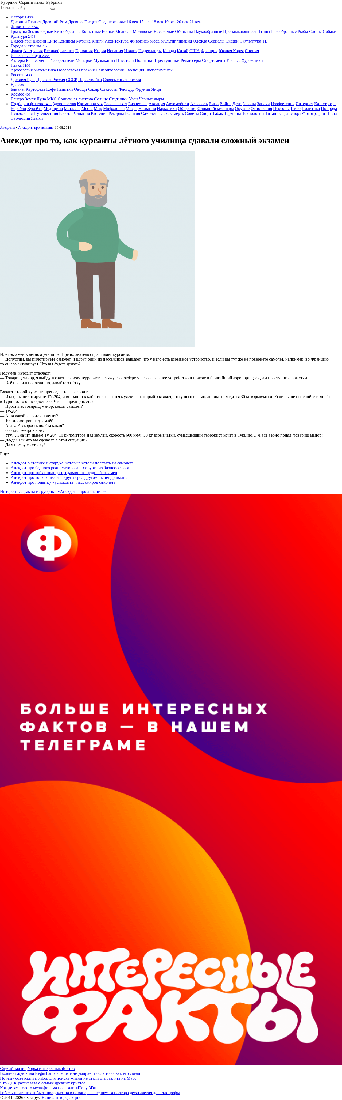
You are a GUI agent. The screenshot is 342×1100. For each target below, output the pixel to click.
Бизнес (137, 103)
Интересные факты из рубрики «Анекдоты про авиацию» (53, 491)
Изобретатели (62, 60)
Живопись (139, 41)
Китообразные (67, 31)
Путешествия (46, 113)
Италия (130, 50)
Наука (20, 65)
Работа (65, 113)
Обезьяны (184, 31)
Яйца (156, 89)
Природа (329, 108)
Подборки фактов (31, 103)
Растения (99, 113)
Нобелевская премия (76, 70)
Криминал (90, 103)
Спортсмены (213, 60)
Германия (84, 50)
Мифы (131, 108)
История (23, 17)
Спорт (205, 113)
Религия (132, 113)
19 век (170, 22)
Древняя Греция (82, 22)
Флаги (16, 50)
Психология (22, 113)
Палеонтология (110, 70)
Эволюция (134, 70)
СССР (71, 79)
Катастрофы (325, 103)
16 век (132, 22)
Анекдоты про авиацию (36, 128)
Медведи (123, 31)
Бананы (18, 89)
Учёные (233, 60)
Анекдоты (7, 128)
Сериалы (216, 41)
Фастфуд (126, 89)
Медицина (53, 108)
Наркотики (167, 108)
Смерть (177, 113)
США (194, 50)
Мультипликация (176, 41)
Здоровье (64, 103)
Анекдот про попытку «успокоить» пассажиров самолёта (63, 482)
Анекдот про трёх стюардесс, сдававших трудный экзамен (64, 472)
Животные (25, 26)
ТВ (265, 41)
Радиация (81, 113)
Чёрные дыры (151, 99)
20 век (182, 22)
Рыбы (303, 31)
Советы (192, 113)
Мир (98, 108)
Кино (52, 41)
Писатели (125, 60)
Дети (237, 103)
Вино (214, 103)
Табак (217, 113)
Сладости (109, 89)
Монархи (84, 60)
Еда (17, 84)
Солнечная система (75, 99)
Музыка (83, 41)
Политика (311, 108)
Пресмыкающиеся (239, 31)
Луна (41, 99)
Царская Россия (50, 79)
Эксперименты (159, 70)
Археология (22, 70)
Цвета (331, 113)
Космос (21, 94)
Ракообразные (284, 31)
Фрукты (142, 89)
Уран (133, 99)
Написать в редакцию (61, 1097)
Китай (182, 50)
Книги (98, 41)
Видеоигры (21, 41)
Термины (232, 113)
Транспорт (291, 113)
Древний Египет (26, 22)
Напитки (65, 89)
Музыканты (104, 60)
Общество (187, 108)
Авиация (157, 103)
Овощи (80, 89)
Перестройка (90, 79)
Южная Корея (231, 50)
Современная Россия (122, 79)
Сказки (232, 41)
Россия (21, 75)
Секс (165, 113)
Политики (144, 60)
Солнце (101, 99)
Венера (17, 99)
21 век (195, 22)
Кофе (51, 89)
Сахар (93, 89)
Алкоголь (199, 103)
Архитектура (117, 41)
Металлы (72, 108)
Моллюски (143, 31)
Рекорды (116, 113)
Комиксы (66, 41)
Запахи (263, 103)
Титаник (273, 113)
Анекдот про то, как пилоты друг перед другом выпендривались (70, 477)
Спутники (118, 99)
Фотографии (313, 113)
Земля (30, 99)
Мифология (114, 108)
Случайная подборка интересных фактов (37, 1068)
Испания (115, 50)
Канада (169, 50)
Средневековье (112, 22)
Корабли (18, 108)
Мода (155, 41)
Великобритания (59, 50)
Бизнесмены (37, 60)
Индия (100, 50)
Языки (37, 118)
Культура (23, 36)
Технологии (253, 113)
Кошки (108, 31)
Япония (252, 50)
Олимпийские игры (215, 108)
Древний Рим (54, 22)
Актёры (18, 60)
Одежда (200, 41)
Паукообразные (208, 31)
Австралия (33, 50)
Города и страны (30, 46)
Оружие (242, 108)
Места (87, 108)
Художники (252, 60)
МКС (52, 99)
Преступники (167, 60)
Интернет (304, 103)
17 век (145, 22)
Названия (147, 108)
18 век (157, 22)
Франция (209, 50)
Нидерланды (150, 50)
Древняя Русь (23, 79)
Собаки (329, 31)
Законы (249, 103)
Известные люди (30, 55)
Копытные (91, 31)
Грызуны (19, 31)
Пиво (296, 108)
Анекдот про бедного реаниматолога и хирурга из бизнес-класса (70, 468)
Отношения (261, 108)
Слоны (315, 31)
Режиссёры (191, 60)
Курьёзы (34, 108)
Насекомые (164, 31)
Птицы (263, 31)
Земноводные (40, 31)
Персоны (281, 108)
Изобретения (282, 103)
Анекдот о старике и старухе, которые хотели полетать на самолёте (72, 463)
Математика (45, 70)
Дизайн (39, 41)
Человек (115, 103)
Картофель (35, 89)
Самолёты (150, 113)
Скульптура (250, 41)
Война (225, 103)
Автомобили (177, 103)
